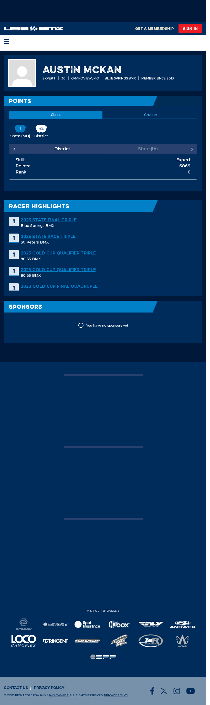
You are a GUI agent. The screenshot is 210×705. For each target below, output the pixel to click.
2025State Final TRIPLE (49, 219)
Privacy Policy (49, 687)
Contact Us (16, 687)
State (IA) (145, 148)
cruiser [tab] (150, 114)
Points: (23, 166)
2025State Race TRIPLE (48, 236)
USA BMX (39, 695)
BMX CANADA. (59, 695)
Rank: (21, 172)
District (61, 148)
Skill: (20, 160)
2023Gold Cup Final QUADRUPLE (59, 286)
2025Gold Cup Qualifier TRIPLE (58, 253)
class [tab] (56, 114)
